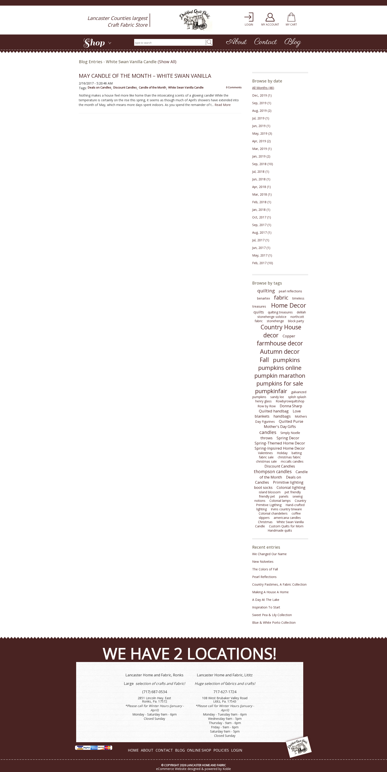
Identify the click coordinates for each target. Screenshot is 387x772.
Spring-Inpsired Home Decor (280, 448)
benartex (263, 298)
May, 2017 (262, 255)
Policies (221, 750)
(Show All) (167, 61)
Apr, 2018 (261, 187)
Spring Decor (288, 437)
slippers (264, 517)
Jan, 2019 (261, 156)
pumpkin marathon (279, 376)
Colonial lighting (291, 487)
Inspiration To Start (266, 607)
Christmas (265, 522)
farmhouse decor (280, 343)
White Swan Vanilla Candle (186, 87)
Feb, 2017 (262, 263)
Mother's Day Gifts (280, 426)
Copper (289, 336)
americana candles (287, 517)
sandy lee (277, 397)
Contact (265, 42)
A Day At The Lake (265, 599)
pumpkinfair (271, 391)
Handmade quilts (280, 530)
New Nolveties (262, 561)
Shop (97, 42)
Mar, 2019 (262, 149)
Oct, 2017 (261, 217)
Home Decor (288, 305)
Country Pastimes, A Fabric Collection (279, 584)
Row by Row (267, 406)
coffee (296, 513)
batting (297, 453)
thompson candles (273, 471)
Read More (223, 105)
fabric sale (266, 457)
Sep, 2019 (261, 103)
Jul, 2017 (260, 240)
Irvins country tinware (286, 509)
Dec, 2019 (262, 95)
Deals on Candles (99, 87)
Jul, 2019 (260, 118)
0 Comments (233, 87)
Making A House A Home (270, 592)
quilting (266, 290)
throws (266, 437)
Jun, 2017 (261, 248)
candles (267, 432)
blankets (262, 416)
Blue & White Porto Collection (274, 622)
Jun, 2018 (261, 179)
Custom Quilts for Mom (286, 526)
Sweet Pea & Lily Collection (272, 615)
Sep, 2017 (261, 225)
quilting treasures (280, 312)
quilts (259, 312)
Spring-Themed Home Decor (280, 443)
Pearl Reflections (264, 577)
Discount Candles (125, 87)
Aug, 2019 (261, 110)
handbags (282, 416)
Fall (264, 360)
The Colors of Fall (265, 569)
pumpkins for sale (279, 383)
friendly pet (267, 496)
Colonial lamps (280, 500)
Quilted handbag (274, 411)
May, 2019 (262, 133)
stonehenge (275, 321)
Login (236, 750)
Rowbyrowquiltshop (290, 401)
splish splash (297, 397)
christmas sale (266, 461)
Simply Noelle (290, 433)
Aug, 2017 (261, 232)
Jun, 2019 (261, 126)
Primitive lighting (288, 482)
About (236, 42)
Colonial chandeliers (273, 513)
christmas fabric (289, 457)
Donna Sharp (291, 405)
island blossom (270, 492)
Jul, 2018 (260, 171)
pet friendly (293, 492)
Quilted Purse (291, 421)
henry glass (263, 401)
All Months (263, 88)
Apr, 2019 (261, 141)
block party (296, 321)
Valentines (265, 453)
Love (297, 411)
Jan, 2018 (261, 209)
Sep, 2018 (262, 164)
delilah (301, 312)
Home (133, 750)
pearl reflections (290, 291)
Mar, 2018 (262, 194)
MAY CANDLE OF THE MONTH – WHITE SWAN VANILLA (145, 75)
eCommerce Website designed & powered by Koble (193, 769)
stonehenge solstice (271, 317)
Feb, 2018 (261, 202)
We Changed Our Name (269, 554)
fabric (281, 297)
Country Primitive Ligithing (281, 502)
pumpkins (286, 360)
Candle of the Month (152, 87)
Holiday (282, 453)
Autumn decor (280, 351)
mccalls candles (292, 461)
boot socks (263, 487)
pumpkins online (279, 368)
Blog (292, 42)
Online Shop (199, 750)
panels (283, 496)
